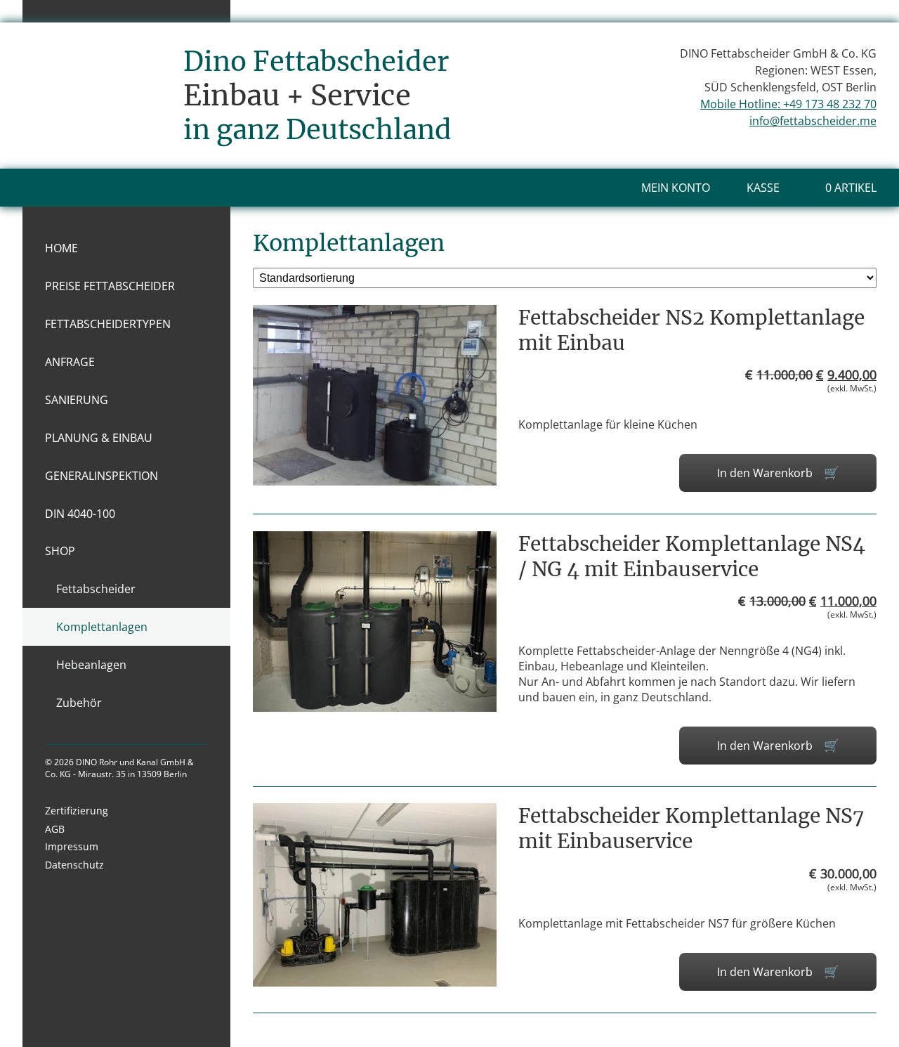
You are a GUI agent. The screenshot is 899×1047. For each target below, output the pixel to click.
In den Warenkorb (765, 473)
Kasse (763, 187)
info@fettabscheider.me (813, 121)
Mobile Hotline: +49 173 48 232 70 (788, 104)
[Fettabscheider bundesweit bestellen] (98, 135)
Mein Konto (675, 187)
